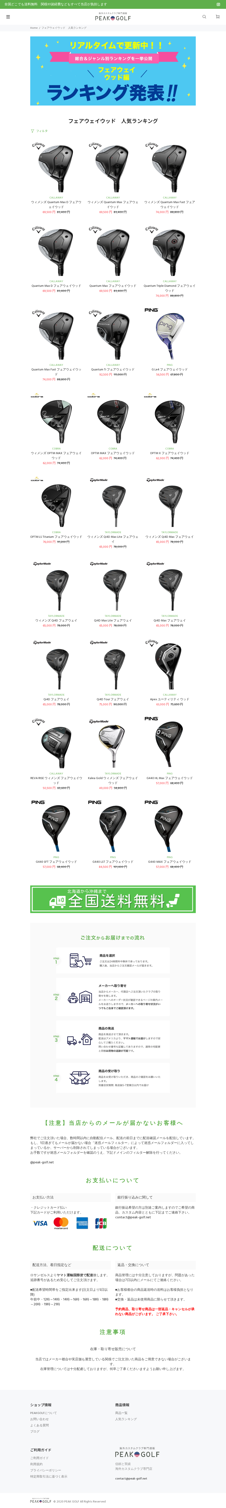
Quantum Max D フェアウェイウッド (56, 286)
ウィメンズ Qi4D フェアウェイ (56, 620)
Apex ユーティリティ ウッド (169, 699)
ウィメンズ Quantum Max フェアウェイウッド (113, 205)
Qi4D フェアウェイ (56, 699)
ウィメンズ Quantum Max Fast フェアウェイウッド (169, 205)
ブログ (35, 1431)
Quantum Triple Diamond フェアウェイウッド (170, 288)
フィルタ (42, 131)
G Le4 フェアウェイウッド (170, 369)
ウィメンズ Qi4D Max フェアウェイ (169, 537)
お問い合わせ (39, 1419)
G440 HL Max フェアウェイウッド (170, 778)
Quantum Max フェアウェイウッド (112, 286)
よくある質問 (39, 1425)
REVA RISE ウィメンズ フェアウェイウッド (56, 781)
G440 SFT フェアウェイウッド (56, 861)
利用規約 (36, 1464)
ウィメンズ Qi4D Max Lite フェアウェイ (112, 539)
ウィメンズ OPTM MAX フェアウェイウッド (56, 456)
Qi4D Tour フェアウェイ (113, 699)
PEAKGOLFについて (43, 1413)
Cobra (56, 449)
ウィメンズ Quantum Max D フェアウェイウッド (56, 205)
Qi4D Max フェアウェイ (170, 620)
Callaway (56, 198)
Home (34, 28)
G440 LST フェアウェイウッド (113, 861)
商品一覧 (121, 1413)
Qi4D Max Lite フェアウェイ (113, 620)
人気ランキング (126, 1419)
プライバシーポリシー (45, 1470)
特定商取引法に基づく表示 (48, 1476)
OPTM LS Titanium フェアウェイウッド (56, 537)
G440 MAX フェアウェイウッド (169, 861)
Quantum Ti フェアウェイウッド (113, 369)
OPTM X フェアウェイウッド (169, 453)
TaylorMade (113, 532)
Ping (170, 365)
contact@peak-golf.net (133, 1217)
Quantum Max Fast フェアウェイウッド (56, 372)
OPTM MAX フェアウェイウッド (113, 453)
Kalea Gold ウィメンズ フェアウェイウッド (113, 781)
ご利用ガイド (39, 1458)
